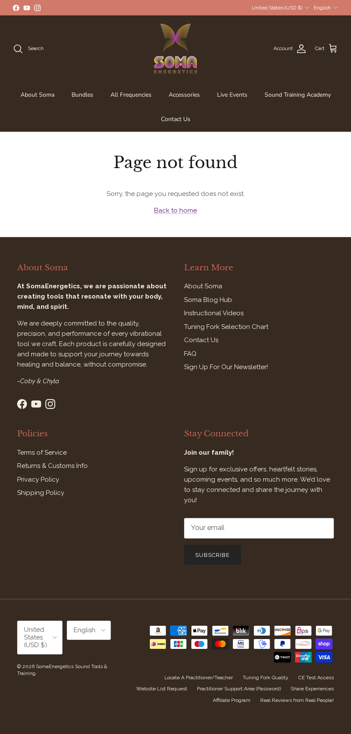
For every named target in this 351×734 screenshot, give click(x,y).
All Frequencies (131, 95)
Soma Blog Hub (208, 300)
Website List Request (161, 689)
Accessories (184, 95)
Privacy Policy (38, 479)
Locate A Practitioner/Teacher (198, 678)
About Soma (37, 95)
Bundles (82, 95)
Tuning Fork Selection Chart (226, 327)
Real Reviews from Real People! (297, 700)
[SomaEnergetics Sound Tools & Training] (175, 49)
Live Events (232, 95)
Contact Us (175, 119)
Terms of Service (42, 452)
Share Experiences (312, 689)
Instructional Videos (214, 313)
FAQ (190, 354)
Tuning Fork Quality (266, 678)
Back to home (175, 210)
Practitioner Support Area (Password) (239, 689)
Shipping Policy (40, 493)
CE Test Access (316, 678)
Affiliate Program (231, 700)
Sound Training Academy (298, 95)
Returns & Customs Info (52, 466)
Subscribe (212, 555)
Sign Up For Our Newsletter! (226, 367)
